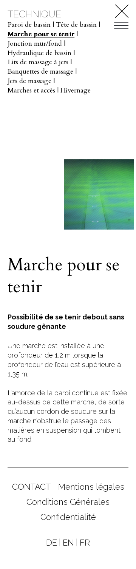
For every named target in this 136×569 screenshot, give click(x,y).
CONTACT (31, 487)
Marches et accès (31, 90)
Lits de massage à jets (38, 62)
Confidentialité (68, 517)
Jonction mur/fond (35, 43)
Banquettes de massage (40, 71)
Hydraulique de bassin (39, 53)
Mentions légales (91, 487)
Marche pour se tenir (41, 34)
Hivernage (75, 90)
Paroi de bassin (29, 24)
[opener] (121, 25)
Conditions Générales (68, 502)
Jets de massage (29, 81)
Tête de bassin (76, 24)
